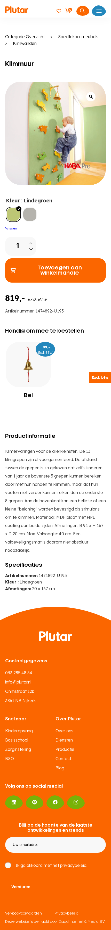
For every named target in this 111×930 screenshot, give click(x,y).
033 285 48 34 (18, 672)
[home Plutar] (16, 10)
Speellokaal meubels (78, 36)
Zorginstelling (18, 749)
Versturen (20, 887)
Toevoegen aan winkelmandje (59, 270)
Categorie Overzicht (25, 36)
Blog (60, 767)
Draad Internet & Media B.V (82, 922)
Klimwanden (25, 43)
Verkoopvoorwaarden (23, 913)
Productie (65, 749)
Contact (63, 758)
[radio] (13, 214)
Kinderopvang (19, 730)
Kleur (13, 200)
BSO (9, 758)
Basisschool (16, 740)
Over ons (64, 730)
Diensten (64, 740)
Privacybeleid (66, 913)
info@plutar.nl (18, 682)
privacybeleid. (73, 865)
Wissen (11, 228)
